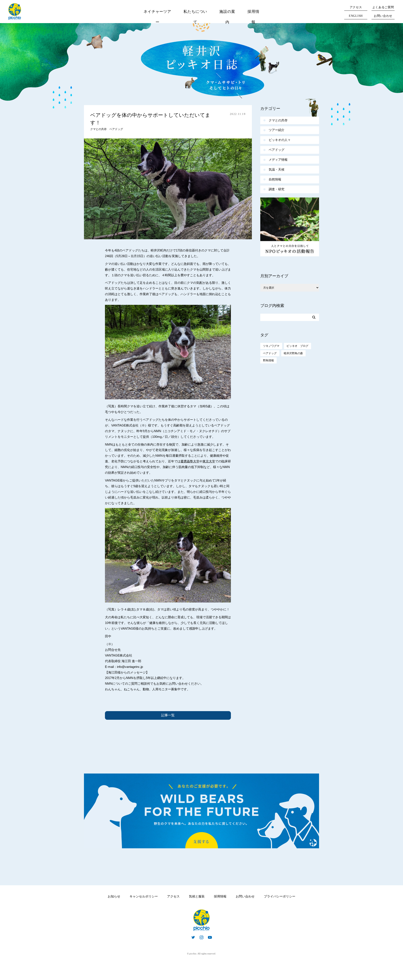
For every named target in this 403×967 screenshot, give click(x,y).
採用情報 (253, 16)
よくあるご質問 (383, 7)
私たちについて (195, 16)
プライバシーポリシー (279, 896)
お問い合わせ (383, 15)
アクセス (356, 7)
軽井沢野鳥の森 (293, 353)
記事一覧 (168, 715)
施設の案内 (227, 16)
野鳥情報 (268, 360)
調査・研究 (276, 189)
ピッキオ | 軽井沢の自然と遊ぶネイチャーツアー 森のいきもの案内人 (201, 920)
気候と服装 (197, 896)
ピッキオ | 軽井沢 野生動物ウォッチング (14, 11)
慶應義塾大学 (190, 461)
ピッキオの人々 (280, 140)
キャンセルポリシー (144, 896)
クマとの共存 (98, 129)
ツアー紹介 (276, 130)
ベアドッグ (116, 129)
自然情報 (275, 179)
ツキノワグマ (271, 345)
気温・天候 (276, 169)
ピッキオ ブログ (297, 345)
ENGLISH (356, 15)
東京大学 (209, 461)
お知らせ (114, 896)
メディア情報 (278, 159)
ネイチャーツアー (157, 16)
